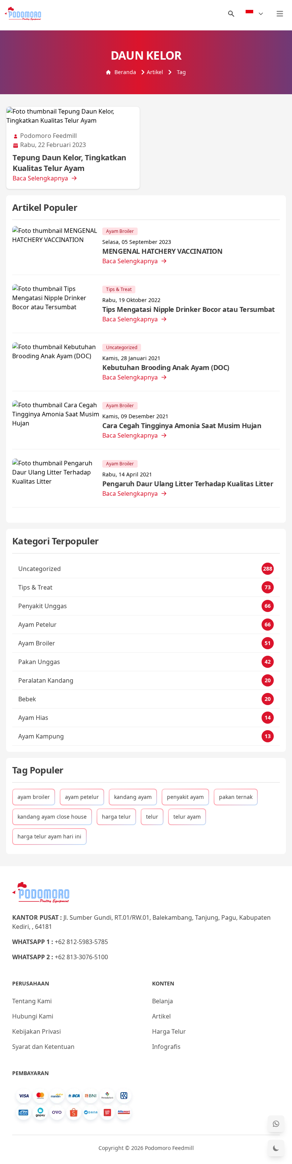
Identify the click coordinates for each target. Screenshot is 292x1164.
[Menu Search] (231, 13)
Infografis (166, 1046)
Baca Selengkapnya (40, 178)
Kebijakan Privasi (36, 1031)
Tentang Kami (32, 1001)
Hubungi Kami (32, 1016)
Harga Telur (169, 1031)
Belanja (162, 1001)
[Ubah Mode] (276, 1148)
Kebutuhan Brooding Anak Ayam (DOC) (165, 367)
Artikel (155, 72)
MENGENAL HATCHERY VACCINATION (162, 251)
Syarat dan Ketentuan (43, 1046)
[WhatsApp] (276, 1123)
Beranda (125, 72)
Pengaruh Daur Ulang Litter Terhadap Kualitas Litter (187, 483)
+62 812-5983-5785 (81, 942)
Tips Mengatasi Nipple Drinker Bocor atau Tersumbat (188, 309)
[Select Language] (255, 13)
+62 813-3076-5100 (81, 957)
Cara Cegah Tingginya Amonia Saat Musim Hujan (181, 425)
